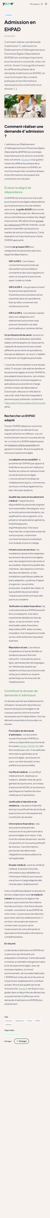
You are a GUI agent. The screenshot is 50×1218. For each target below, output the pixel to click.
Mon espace (35, 4)
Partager (23, 1041)
